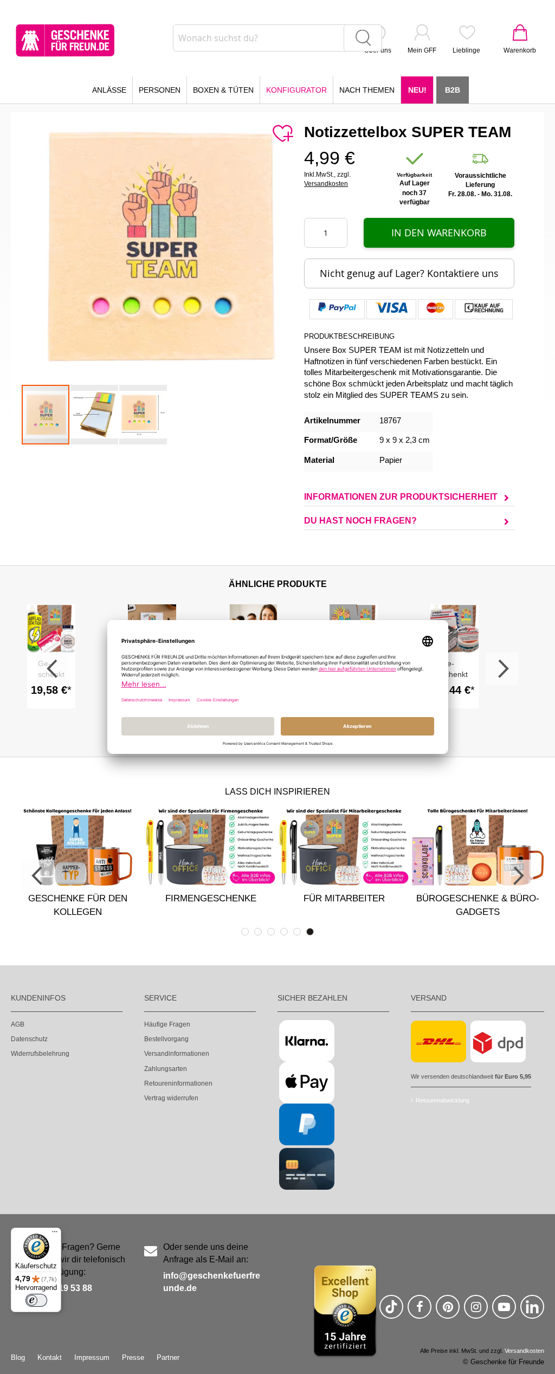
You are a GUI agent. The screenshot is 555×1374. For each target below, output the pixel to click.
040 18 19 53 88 (61, 1288)
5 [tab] (297, 932)
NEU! (417, 90)
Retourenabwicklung (442, 1100)
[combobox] (277, 37)
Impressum (91, 1357)
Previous (53, 669)
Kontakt (49, 1357)
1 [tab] (245, 932)
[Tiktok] (391, 1311)
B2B (452, 90)
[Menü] (54, 1234)
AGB (17, 1024)
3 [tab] (271, 932)
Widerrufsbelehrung (40, 1053)
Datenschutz (29, 1039)
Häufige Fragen (167, 1024)
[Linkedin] (532, 1311)
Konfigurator (296, 90)
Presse (133, 1357)
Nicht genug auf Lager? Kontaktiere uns (409, 273)
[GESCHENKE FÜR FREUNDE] (65, 40)
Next (502, 669)
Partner (168, 1357)
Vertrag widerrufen (171, 1098)
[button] (94, 415)
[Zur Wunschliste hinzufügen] (282, 134)
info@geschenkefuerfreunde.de (211, 1282)
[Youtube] (504, 1311)
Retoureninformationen (178, 1083)
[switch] (36, 1300)
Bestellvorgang (166, 1039)
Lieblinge (466, 50)
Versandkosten (326, 184)
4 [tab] (284, 932)
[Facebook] (419, 1311)
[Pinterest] (448, 1311)
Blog (18, 1357)
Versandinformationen (176, 1053)
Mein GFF (422, 50)
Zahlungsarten (165, 1069)
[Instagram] (476, 1311)
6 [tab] (310, 932)
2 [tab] (258, 932)
